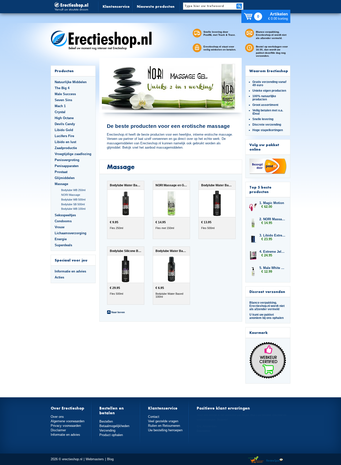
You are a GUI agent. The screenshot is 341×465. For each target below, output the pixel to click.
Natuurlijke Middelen (71, 82)
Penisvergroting (67, 160)
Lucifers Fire (64, 136)
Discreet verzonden (267, 291)
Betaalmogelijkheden (114, 426)
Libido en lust (65, 142)
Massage (61, 184)
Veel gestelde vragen (163, 421)
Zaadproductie (66, 148)
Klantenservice (116, 6)
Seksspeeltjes (65, 215)
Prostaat (61, 172)
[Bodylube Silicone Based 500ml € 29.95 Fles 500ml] (122, 303)
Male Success (65, 94)
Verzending (107, 430)
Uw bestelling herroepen (165, 430)
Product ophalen (111, 435)
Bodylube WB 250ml (73, 190)
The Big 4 (62, 88)
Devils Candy (65, 124)
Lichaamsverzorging (70, 233)
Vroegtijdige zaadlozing (73, 154)
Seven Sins (63, 100)
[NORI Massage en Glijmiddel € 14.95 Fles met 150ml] (168, 238)
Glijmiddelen (65, 178)
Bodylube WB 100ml (73, 208)
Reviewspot (274, 460)
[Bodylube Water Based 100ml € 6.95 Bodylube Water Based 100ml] (167, 303)
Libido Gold (64, 130)
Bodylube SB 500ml (73, 204)
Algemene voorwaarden (67, 421)
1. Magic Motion (271, 203)
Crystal (60, 112)
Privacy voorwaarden (66, 426)
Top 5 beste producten (260, 189)
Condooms (63, 221)
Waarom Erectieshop (268, 71)
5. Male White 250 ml (272, 268)
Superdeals (63, 245)
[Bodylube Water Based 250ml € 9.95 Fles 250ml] (122, 238)
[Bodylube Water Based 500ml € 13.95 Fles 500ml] (213, 238)
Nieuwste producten (155, 6)
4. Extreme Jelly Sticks (272, 251)
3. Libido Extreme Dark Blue (272, 235)
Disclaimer (58, 430)
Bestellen (106, 421)
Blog (110, 459)
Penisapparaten (67, 166)
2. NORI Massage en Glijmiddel (272, 219)
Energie (61, 239)
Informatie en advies (70, 271)
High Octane (64, 118)
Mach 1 (60, 106)
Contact (153, 417)
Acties (59, 277)
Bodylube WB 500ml (73, 199)
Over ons (57, 417)
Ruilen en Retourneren (164, 426)
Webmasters (95, 459)
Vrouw (59, 227)
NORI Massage (70, 194)
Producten (64, 71)
